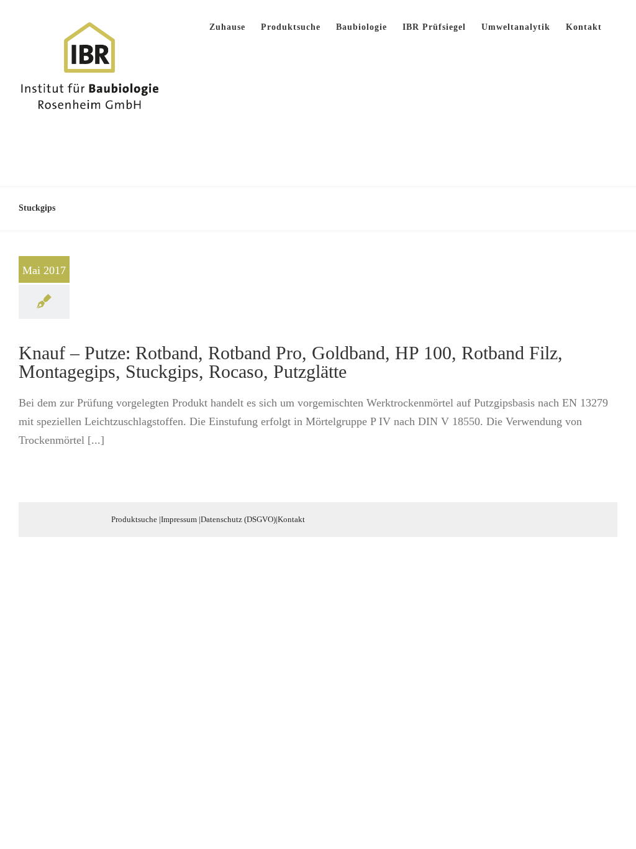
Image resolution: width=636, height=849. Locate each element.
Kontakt (291, 519)
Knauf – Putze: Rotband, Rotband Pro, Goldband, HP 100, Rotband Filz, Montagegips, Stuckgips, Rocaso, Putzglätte (291, 362)
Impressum (179, 519)
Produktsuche (134, 519)
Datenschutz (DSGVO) (238, 519)
